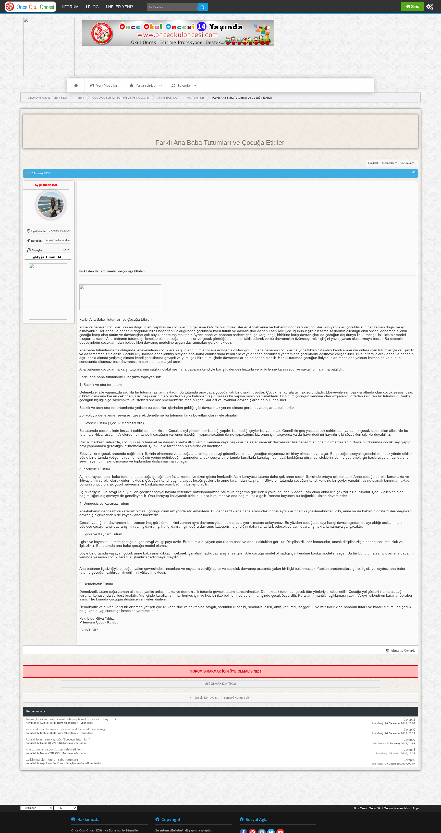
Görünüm (406, 163)
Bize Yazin (360, 808)
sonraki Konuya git (236, 697)
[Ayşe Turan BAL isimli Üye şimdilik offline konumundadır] (49, 202)
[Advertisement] (175, 61)
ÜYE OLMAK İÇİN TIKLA (220, 684)
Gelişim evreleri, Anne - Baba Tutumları (52, 759)
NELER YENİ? (120, 7)
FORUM (73, 6)
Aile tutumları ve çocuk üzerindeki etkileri (54, 749)
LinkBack (373, 163)
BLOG (93, 7)
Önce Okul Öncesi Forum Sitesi (389, 808)
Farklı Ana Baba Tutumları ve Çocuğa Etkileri (220, 142)
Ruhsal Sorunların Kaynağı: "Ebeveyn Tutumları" (58, 739)
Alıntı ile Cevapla (403, 650)
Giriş (415, 6)
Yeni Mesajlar (106, 85)
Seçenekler (388, 163)
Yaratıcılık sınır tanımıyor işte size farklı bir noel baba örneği (66, 729)
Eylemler (184, 85)
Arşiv (415, 808)
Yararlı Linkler (146, 85)
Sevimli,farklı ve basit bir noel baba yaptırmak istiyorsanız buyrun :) (71, 719)
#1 (413, 172)
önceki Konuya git (206, 697)
